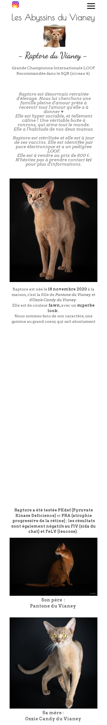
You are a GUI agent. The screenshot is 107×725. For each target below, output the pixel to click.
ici (89, 159)
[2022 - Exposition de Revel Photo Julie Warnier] (32, 397)
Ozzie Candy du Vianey (54, 300)
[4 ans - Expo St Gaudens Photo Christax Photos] (74, 354)
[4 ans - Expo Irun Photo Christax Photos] (32, 354)
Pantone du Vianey (73, 294)
